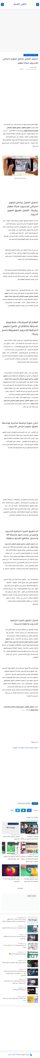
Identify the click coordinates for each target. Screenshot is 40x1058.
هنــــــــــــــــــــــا (24, 710)
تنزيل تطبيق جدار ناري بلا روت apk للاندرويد (14, 928)
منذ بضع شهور (21, 917)
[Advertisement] (20, 31)
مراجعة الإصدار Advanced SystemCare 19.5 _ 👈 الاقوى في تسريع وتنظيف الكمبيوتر (15, 973)
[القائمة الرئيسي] (37, 4)
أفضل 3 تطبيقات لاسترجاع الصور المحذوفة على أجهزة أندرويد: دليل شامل (29, 859)
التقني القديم (20, 4)
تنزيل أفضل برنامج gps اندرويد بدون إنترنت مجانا (14, 999)
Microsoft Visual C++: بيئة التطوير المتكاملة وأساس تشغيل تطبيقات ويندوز (14, 920)
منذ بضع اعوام (21, 926)
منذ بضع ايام (21, 934)
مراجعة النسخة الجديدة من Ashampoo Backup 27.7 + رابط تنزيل (15, 982)
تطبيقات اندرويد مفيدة (31, 55)
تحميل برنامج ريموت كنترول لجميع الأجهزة (14, 962)
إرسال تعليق (32, 896)
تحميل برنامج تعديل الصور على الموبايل (25, 748)
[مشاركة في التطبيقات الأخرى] (12, 810)
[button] (29, 810)
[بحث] (2, 4)
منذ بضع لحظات (33, 834)
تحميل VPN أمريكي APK (19, 989)
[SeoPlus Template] (31, 1054)
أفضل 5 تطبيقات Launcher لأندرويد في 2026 (29, 838)
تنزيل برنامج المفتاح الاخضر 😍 (17, 954)
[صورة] (32, 920)
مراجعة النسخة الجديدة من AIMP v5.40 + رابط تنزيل (14, 937)
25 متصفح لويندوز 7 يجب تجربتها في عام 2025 (15, 946)
